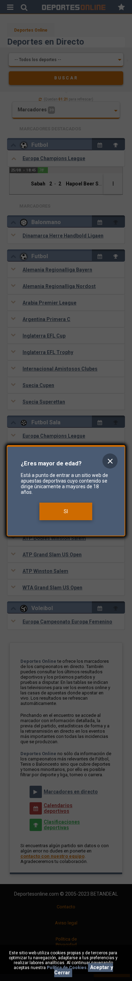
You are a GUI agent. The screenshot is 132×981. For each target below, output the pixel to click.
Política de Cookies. (67, 967)
